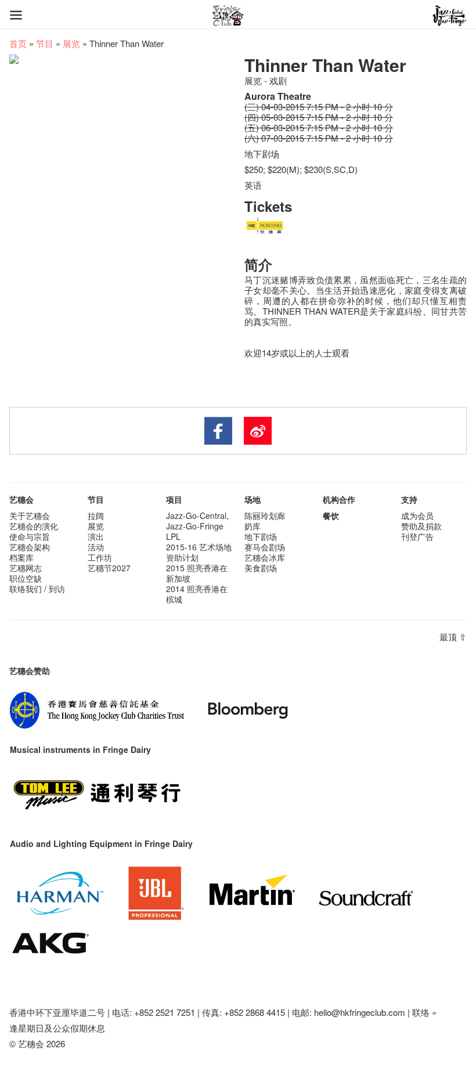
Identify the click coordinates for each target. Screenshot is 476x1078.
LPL (173, 536)
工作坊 (100, 557)
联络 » (424, 1012)
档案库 (21, 557)
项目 (174, 499)
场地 (252, 499)
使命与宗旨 (29, 536)
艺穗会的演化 (33, 526)
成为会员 (417, 515)
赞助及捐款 (421, 526)
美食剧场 (260, 568)
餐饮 (331, 515)
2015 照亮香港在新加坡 (197, 573)
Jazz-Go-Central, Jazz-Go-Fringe (197, 521)
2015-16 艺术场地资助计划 (199, 552)
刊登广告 (417, 536)
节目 (44, 43)
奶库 (252, 526)
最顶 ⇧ (453, 636)
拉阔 (96, 515)
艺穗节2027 (109, 568)
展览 (71, 43)
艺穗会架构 (29, 547)
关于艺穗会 (29, 515)
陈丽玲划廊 (264, 515)
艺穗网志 (25, 568)
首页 (18, 43)
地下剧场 (260, 536)
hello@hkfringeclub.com (359, 1012)
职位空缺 (25, 578)
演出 (96, 536)
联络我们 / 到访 (37, 588)
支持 (409, 499)
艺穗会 (21, 499)
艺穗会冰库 (264, 557)
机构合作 (339, 499)
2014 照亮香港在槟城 (197, 594)
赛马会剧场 (264, 547)
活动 (96, 547)
